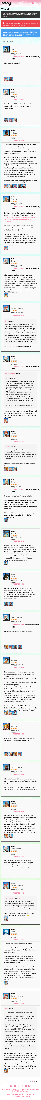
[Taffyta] (6, 133)
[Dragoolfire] (11, 79)
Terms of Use (15, 1096)
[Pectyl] (6, 295)
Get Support (20, 1094)
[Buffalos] (6, 533)
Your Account (10, 1094)
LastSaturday (9, 898)
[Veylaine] (6, 469)
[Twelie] (24, 186)
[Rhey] (6, 482)
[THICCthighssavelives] (6, 982)
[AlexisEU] (11, 119)
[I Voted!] (14, 51)
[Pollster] (16, 51)
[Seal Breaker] (12, 94)
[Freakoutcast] (6, 767)
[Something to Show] (12, 263)
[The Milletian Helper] (12, 535)
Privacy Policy (30, 1094)
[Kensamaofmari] (6, 79)
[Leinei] (6, 434)
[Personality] (14, 769)
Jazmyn (7, 446)
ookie (7, 1009)
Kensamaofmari (10, 373)
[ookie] (6, 932)
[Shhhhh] (12, 51)
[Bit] (11, 835)
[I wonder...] (16, 135)
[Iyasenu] (6, 660)
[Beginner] (16, 94)
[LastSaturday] (6, 617)
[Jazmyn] (11, 469)
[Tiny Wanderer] (16, 769)
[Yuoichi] (6, 49)
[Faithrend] (20, 186)
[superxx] (6, 92)
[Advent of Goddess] (14, 94)
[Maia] (6, 119)
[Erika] (6, 576)
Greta (7, 321)
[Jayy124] (6, 647)
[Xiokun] (6, 804)
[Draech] (6, 199)
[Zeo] (15, 119)
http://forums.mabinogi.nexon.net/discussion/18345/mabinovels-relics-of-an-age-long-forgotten (20, 219)
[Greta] (6, 261)
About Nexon (25, 1096)
